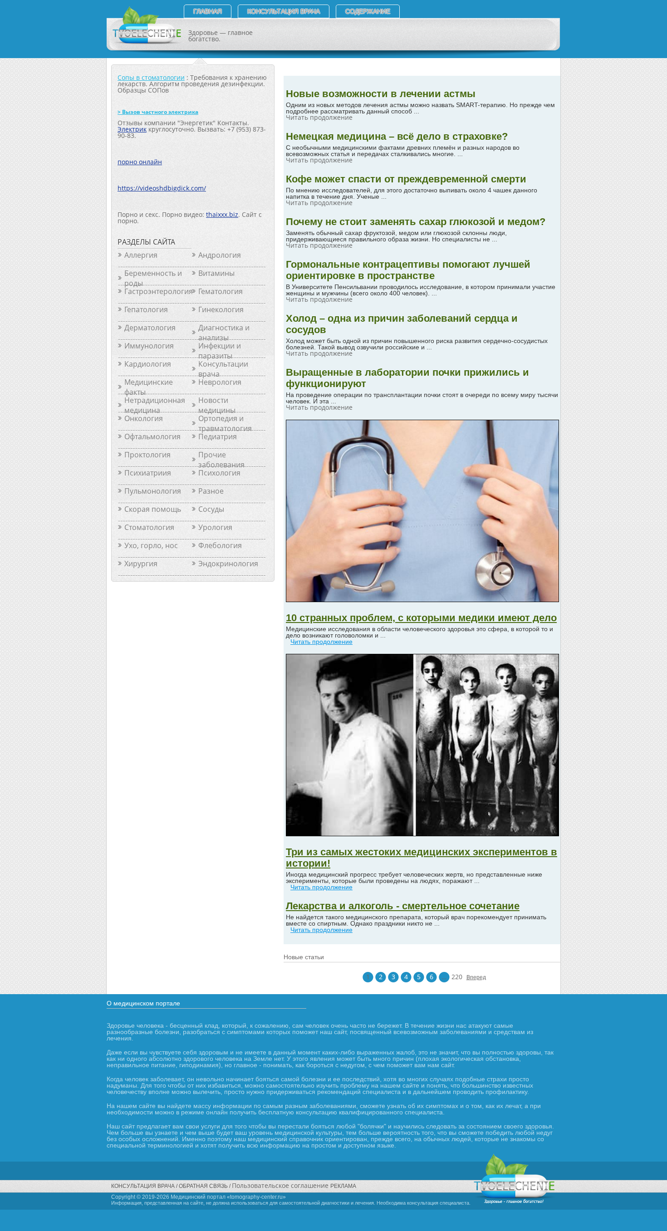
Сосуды (211, 509)
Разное (211, 491)
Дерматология (150, 328)
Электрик (132, 129)
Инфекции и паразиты (219, 351)
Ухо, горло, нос (151, 545)
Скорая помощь (152, 509)
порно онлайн (140, 161)
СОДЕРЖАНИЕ (367, 11)
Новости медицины (216, 405)
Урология (215, 527)
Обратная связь (203, 1186)
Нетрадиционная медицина (154, 405)
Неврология (219, 382)
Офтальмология (152, 436)
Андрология (219, 255)
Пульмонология (152, 491)
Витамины (216, 273)
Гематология (220, 291)
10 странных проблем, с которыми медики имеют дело (421, 617)
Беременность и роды (153, 278)
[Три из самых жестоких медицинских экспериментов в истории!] (422, 833)
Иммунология (149, 346)
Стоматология (149, 527)
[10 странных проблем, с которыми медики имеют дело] (422, 599)
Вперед (471, 977)
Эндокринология (228, 564)
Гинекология (221, 309)
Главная (207, 11)
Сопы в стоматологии (151, 77)
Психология (219, 473)
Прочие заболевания (221, 460)
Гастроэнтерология (157, 291)
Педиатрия (217, 436)
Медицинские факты (148, 387)
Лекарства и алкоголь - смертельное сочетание (403, 906)
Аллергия (140, 255)
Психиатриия (147, 473)
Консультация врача (283, 11)
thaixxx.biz (222, 214)
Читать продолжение (321, 641)
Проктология (147, 455)
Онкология (143, 418)
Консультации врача (223, 369)
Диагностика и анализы (224, 333)
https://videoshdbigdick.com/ (162, 188)
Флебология (220, 545)
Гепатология (146, 309)
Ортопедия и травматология (225, 423)
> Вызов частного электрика (158, 112)
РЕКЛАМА (343, 1186)
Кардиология (147, 364)
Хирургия (140, 564)
